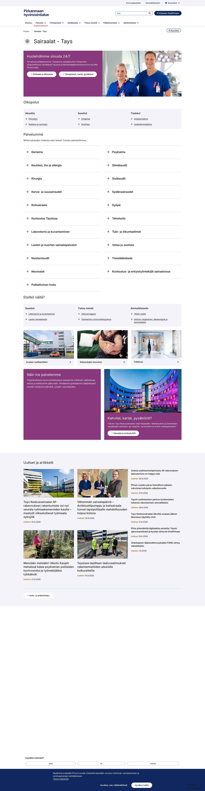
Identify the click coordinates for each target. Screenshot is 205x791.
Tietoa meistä (90, 23)
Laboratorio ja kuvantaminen (42, 314)
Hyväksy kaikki (142, 785)
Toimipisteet (56, 23)
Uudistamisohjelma (143, 124)
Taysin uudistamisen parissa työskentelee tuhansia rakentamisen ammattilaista (152, 501)
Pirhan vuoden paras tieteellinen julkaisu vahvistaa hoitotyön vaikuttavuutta (151, 487)
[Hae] (150, 13)
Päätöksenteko (110, 23)
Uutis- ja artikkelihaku (39, 595)
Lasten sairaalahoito (38, 319)
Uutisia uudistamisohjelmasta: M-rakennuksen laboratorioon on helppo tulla (154, 472)
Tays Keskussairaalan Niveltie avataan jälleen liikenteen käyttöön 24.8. (154, 515)
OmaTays (85, 124)
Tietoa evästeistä (61, 779)
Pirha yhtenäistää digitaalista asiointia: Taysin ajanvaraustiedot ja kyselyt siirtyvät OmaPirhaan (155, 530)
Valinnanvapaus (88, 314)
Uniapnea (85, 119)
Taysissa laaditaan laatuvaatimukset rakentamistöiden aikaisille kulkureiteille (101, 566)
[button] (51, 764)
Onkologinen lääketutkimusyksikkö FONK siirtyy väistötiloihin (155, 544)
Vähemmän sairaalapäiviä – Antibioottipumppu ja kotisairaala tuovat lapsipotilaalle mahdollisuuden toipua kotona (102, 507)
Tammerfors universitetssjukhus (96, 319)
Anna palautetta (133, 3)
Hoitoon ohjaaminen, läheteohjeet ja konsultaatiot (150, 320)
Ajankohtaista (130, 23)
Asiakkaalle (73, 23)
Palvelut (40, 23)
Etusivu (28, 23)
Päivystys (33, 119)
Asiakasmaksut (141, 119)
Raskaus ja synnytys (38, 124)
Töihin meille (140, 314)
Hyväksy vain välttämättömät (113, 785)
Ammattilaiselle (153, 3)
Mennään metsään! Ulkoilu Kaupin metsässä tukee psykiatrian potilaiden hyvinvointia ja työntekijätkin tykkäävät (48, 568)
